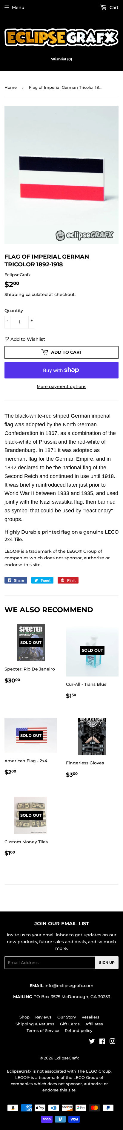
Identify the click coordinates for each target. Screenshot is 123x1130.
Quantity (13, 310)
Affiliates (94, 1023)
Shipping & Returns (35, 1023)
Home (10, 87)
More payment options (61, 386)
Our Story (66, 1017)
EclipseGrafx (66, 1058)
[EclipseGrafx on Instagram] (113, 1042)
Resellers (90, 1017)
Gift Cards (70, 1023)
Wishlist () (61, 59)
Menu (18, 7)
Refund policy (78, 1030)
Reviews (43, 1017)
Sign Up (107, 962)
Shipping (14, 294)
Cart (113, 7)
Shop (24, 1017)
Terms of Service (43, 1030)
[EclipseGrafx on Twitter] (92, 1042)
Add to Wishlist (27, 339)
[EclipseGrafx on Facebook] (102, 1042)
